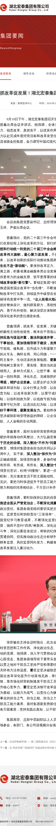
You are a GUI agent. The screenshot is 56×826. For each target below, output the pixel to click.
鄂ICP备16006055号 (44, 821)
